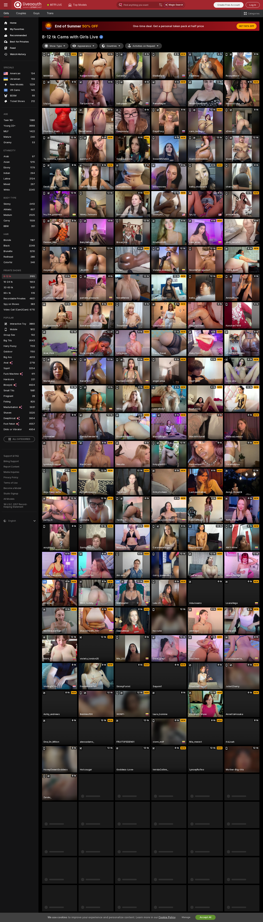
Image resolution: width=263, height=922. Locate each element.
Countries (112, 46)
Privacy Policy (11, 477)
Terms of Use (11, 483)
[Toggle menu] (5, 5)
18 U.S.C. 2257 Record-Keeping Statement (15, 505)
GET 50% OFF (246, 26)
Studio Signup (11, 493)
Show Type (56, 46)
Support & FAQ (11, 456)
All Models (9, 499)
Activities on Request (144, 46)
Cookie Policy (167, 917)
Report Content (11, 466)
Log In (252, 5)
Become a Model (12, 488)
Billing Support (11, 461)
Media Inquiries (11, 472)
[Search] (160, 4)
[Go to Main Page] (27, 5)
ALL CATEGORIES (21, 439)
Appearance (84, 46)
